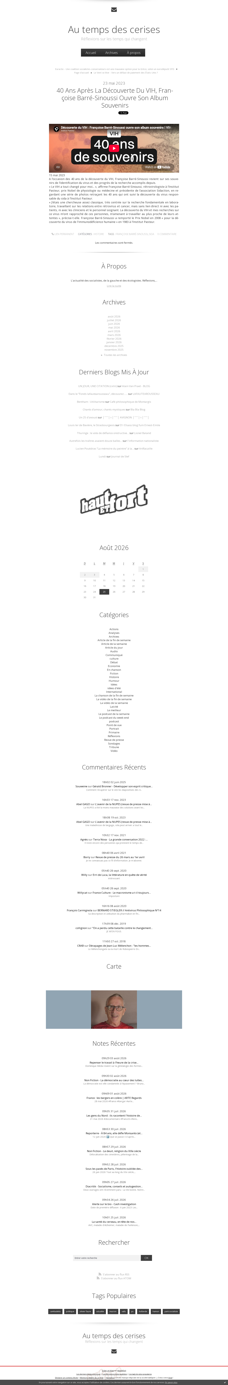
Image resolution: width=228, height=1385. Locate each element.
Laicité (114, 706)
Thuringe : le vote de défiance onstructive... (103, 433)
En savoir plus (171, 1382)
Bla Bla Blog (137, 409)
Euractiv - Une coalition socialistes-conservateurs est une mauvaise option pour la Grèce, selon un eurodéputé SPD (114, 69)
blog (170, 1377)
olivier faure (85, 1311)
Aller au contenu (12, 3)
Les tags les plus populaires (140, 1374)
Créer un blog (108, 1370)
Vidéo (114, 751)
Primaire (114, 732)
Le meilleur (114, 710)
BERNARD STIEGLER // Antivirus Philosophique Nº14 (129, 910)
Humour (114, 681)
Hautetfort (121, 1370)
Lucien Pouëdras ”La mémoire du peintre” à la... (105, 448)
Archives (111, 52)
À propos (134, 52)
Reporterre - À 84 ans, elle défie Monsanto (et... (114, 1133)
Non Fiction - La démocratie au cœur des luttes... (114, 1080)
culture (114, 658)
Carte (114, 966)
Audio (114, 651)
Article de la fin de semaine (114, 640)
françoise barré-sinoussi (132, 234)
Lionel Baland (142, 433)
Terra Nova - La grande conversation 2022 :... (120, 839)
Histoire (99, 234)
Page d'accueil (81, 72)
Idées (114, 684)
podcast (114, 721)
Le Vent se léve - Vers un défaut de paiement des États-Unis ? (126, 72)
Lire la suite (114, 286)
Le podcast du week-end (114, 717)
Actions (114, 629)
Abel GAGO (83, 804)
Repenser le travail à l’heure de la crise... (114, 1062)
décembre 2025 (114, 346)
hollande (143, 1311)
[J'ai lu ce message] (225, 1382)
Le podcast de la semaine (114, 714)
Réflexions (114, 736)
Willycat (82, 892)
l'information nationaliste (143, 441)
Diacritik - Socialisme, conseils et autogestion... (114, 1186)
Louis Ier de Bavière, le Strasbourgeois (91, 425)
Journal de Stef (120, 456)
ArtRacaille (145, 448)
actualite (100, 1311)
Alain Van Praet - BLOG (136, 386)
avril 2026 (114, 331)
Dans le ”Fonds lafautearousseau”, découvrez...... (98, 394)
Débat (114, 662)
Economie (114, 666)
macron (113, 1311)
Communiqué (114, 655)
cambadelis (55, 1311)
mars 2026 (114, 335)
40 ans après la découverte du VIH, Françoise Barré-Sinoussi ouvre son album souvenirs (115, 97)
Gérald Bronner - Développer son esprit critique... (123, 786)
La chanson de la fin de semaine (114, 695)
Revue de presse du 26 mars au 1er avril (120, 857)
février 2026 (114, 338)
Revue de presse (114, 740)
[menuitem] (91, 53)
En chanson (114, 669)
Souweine (81, 786)
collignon (81, 928)
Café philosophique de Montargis (130, 401)
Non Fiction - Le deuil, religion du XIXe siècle (114, 1151)
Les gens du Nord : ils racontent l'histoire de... (114, 1115)
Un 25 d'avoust (88, 417)
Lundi (102, 456)
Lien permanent (64, 234)
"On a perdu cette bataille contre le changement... (122, 928)
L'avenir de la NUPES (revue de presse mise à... (123, 804)
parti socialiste (171, 1311)
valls (124, 1311)
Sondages (114, 743)
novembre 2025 (114, 349)
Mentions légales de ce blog (91, 1377)
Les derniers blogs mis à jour (88, 1374)
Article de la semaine (114, 644)
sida (151, 234)
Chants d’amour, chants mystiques (104, 409)
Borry (86, 857)
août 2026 (114, 316)
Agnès (84, 839)
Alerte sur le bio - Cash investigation (114, 1204)
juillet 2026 (114, 320)
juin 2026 (114, 324)
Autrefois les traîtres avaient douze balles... (95, 441)
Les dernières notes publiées (115, 1374)
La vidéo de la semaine (114, 703)
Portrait (114, 728)
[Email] (114, 9)
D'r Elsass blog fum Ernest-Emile (140, 425)
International (114, 692)
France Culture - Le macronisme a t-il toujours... (122, 892)
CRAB (80, 945)
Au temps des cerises (114, 29)
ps (132, 1311)
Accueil (91, 52)
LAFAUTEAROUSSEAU (146, 394)
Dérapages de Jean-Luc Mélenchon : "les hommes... (120, 945)
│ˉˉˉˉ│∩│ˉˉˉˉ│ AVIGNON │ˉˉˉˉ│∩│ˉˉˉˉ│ (126, 417)
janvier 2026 (114, 342)
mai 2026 (114, 327)
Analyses (114, 633)
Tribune (114, 747)
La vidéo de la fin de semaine (114, 699)
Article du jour (114, 647)
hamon (156, 1311)
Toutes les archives (115, 355)
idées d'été (114, 688)
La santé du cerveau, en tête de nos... (114, 1221)
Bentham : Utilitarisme (91, 401)
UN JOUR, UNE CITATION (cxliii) (97, 386)
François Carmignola (79, 910)
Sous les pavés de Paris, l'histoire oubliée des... (114, 1168)
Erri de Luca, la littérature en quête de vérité (120, 875)
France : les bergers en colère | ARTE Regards (114, 1098)
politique (70, 1311)
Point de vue (114, 725)
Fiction (114, 673)
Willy (84, 875)
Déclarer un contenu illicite (66, 1377)
